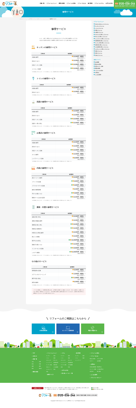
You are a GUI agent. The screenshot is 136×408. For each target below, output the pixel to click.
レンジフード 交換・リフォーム (102, 38)
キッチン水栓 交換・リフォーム (102, 42)
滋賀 (33, 366)
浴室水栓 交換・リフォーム (101, 44)
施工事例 (78, 353)
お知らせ (35, 356)
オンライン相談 (93, 369)
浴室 (54, 355)
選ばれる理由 (98, 64)
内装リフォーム (98, 51)
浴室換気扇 (55, 362)
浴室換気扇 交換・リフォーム (101, 40)
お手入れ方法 (65, 370)
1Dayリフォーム (98, 55)
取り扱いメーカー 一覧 (67, 373)
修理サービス (50, 374)
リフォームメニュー (52, 353)
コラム (63, 353)
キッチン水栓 (49, 364)
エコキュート (49, 369)
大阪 (33, 361)
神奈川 (40, 368)
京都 (40, 363)
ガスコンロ (48, 360)
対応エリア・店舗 (99, 66)
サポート (91, 360)
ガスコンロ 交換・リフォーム (101, 34)
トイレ (47, 358)
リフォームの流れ (99, 70)
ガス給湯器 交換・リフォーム (101, 46)
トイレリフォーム (99, 28)
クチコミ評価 (100, 358)
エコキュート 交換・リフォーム (102, 49)
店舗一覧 (35, 359)
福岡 (40, 366)
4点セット (48, 367)
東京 (33, 368)
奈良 (33, 363)
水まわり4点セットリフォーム (102, 24)
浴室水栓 (55, 364)
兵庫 (40, 361)
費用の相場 (97, 68)
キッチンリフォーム (99, 26)
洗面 (54, 358)
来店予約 (91, 371)
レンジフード (49, 362)
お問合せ (97, 72)
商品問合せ (99, 366)
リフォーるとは (94, 356)
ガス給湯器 (55, 367)
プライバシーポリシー (96, 377)
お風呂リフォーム (99, 32)
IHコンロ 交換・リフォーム (101, 36)
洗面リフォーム (98, 30)
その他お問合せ (100, 369)
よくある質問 (98, 74)
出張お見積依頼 (93, 366)
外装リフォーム (98, 53)
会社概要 (97, 62)
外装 (47, 371)
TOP (34, 353)
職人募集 (99, 371)
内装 (54, 369)
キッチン (48, 355)
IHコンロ (55, 360)
